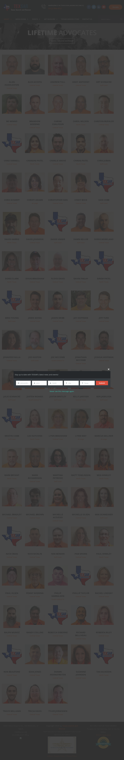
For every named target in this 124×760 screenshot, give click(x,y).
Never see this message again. (62, 391)
